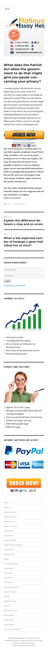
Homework (8, 573)
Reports (7, 596)
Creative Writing (10, 540)
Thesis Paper (8, 620)
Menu (7, 9)
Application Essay (10, 517)
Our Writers (8, 582)
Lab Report (8, 578)
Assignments (8, 521)
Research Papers (10, 601)
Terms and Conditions (12, 629)
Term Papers (8, 615)
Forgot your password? (14, 285)
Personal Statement (11, 587)
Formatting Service (11, 564)
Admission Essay (10, 512)
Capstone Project (10, 526)
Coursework (8, 535)
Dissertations (9, 550)
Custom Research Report (13, 545)
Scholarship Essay (10, 610)
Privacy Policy (9, 625)
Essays (6, 559)
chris (9, 204)
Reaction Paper (10, 592)
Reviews (7, 606)
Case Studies (9, 531)
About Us (7, 507)
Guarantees (8, 568)
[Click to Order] (24, 138)
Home (6, 503)
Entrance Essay (9, 554)
